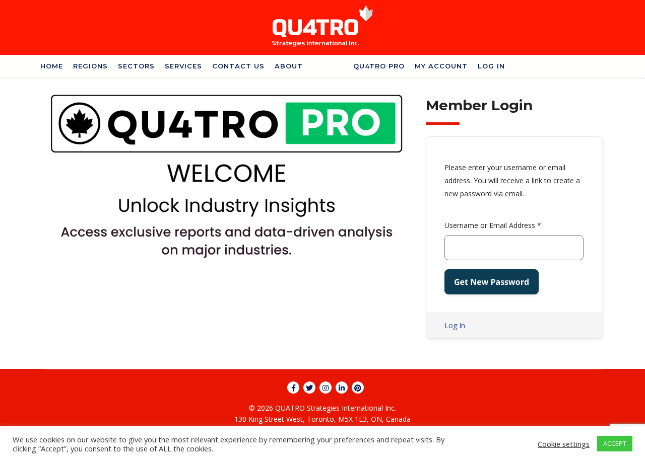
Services (183, 66)
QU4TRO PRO (379, 66)
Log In (491, 66)
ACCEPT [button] (614, 443)
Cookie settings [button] (564, 443)
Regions (90, 66)
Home (51, 66)
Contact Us (238, 66)
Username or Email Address (492, 225)
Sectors (136, 66)
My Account (441, 66)
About (289, 66)
